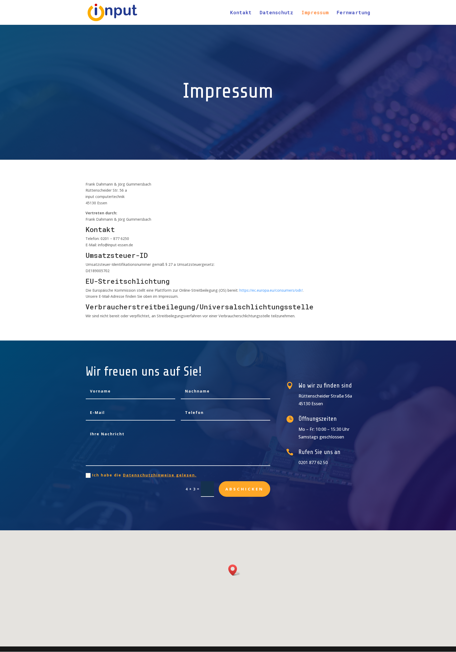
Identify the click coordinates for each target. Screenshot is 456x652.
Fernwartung (353, 13)
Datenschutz (276, 13)
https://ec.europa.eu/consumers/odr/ (271, 290)
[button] (234, 570)
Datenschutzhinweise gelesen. (160, 475)
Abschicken (244, 489)
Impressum (315, 13)
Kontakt (241, 13)
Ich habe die (144, 475)
